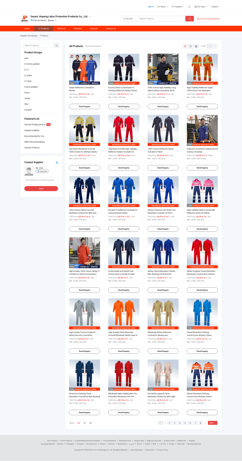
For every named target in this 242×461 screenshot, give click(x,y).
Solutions (78, 28)
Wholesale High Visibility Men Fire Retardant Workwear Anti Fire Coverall (122, 396)
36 (84, 423)
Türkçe (171, 444)
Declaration (150, 450)
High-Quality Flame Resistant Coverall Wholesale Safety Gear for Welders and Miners (123, 335)
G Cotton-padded (31, 64)
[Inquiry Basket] (189, 6)
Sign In (151, 6)
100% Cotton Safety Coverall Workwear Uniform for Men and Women (82, 213)
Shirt (26, 104)
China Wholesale (109, 440)
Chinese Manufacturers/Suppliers (87, 440)
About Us (61, 28)
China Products (66, 440)
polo (26, 58)
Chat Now (43, 171)
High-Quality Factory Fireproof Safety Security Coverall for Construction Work (82, 335)
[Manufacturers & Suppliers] (38, 5)
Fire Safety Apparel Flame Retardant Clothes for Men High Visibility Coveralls (161, 396)
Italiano (103, 444)
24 (78, 423)
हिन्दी (154, 444)
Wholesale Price (125, 440)
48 (90, 423)
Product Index (169, 440)
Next (212, 422)
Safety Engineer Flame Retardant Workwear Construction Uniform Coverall (201, 274)
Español (60, 444)
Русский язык (91, 444)
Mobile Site (182, 440)
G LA (26, 69)
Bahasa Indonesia (194, 444)
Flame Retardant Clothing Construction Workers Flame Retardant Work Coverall (199, 335)
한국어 (139, 444)
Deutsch (112, 444)
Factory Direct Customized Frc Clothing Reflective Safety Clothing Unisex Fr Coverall (123, 90)
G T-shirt (28, 81)
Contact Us (111, 28)
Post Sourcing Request (210, 18)
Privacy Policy (162, 450)
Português (70, 444)
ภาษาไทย (162, 444)
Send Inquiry (84, 106)
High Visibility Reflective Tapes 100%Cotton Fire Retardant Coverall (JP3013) (200, 90)
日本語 (147, 444)
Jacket (27, 98)
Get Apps (201, 6)
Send (41, 188)
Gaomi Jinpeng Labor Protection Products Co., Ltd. (59, 16)
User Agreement (137, 450)
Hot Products (52, 440)
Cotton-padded (31, 86)
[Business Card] (57, 162)
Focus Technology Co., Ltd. (102, 450)
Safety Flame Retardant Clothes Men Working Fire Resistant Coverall (161, 274)
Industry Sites (139, 440)
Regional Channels (154, 440)
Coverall (27, 109)
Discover (94, 28)
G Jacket (28, 75)
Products (45, 28)
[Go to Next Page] (214, 46)
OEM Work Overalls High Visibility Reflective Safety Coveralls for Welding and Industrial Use (122, 151)
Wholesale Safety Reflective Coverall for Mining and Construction (159, 335)
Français (80, 444)
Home (27, 28)
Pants (27, 92)
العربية (131, 444)
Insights (192, 440)
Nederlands (122, 444)
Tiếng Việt (181, 444)
